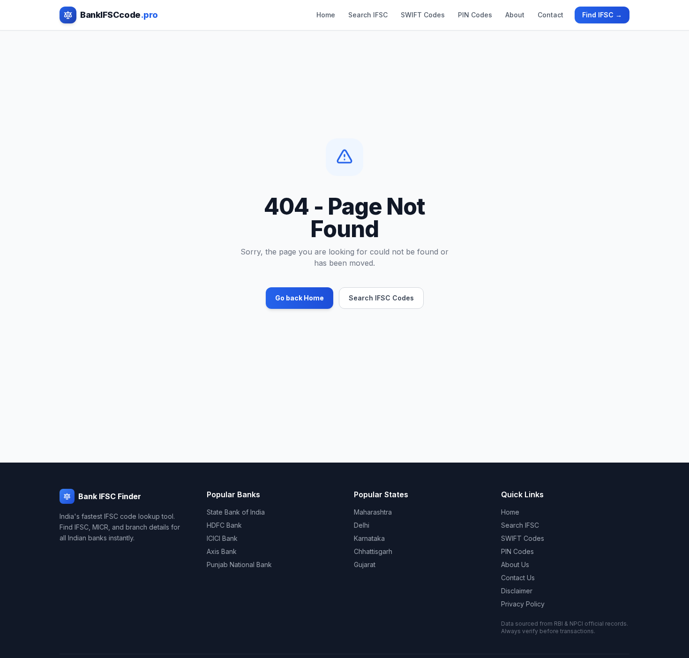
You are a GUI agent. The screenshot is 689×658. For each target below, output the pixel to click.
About (514, 15)
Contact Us (518, 578)
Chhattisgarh (373, 551)
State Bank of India (236, 512)
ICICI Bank (222, 538)
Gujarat (364, 564)
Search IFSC (368, 15)
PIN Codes (475, 15)
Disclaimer (516, 591)
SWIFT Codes (423, 15)
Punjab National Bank (239, 564)
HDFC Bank (224, 525)
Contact (550, 15)
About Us (515, 564)
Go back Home (299, 298)
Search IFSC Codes (381, 298)
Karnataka (369, 538)
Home (325, 15)
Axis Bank (222, 551)
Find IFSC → (602, 15)
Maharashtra (373, 512)
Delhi (361, 525)
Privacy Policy (523, 604)
